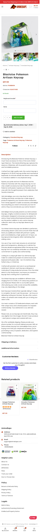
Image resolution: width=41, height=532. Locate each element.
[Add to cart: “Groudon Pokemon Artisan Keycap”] (35, 385)
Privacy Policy (5, 493)
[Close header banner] (37, 2)
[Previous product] (4, 70)
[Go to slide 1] (15, 50)
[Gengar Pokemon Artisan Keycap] (10, 392)
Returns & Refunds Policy (9, 486)
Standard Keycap (27, 65)
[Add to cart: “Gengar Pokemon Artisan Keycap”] (16, 385)
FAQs (3, 471)
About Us (4, 462)
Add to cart (18, 117)
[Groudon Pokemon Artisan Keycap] (29, 392)
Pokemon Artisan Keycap (16, 140)
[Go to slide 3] (18, 50)
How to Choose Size (7, 477)
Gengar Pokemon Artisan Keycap (8, 403)
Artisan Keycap (14, 65)
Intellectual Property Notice (10, 511)
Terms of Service (7, 496)
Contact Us (5, 465)
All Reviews (4, 468)
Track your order (6, 474)
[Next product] (8, 70)
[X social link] (31, 146)
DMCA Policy (5, 505)
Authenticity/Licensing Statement (12, 508)
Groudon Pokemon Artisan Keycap (28, 403)
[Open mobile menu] (2, 7)
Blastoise (14, 89)
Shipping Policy (6, 490)
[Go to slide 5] (22, 50)
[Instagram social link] (33, 146)
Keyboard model (10, 98)
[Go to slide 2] (16, 50)
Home (5, 65)
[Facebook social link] (28, 146)
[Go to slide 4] (20, 50)
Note (5, 107)
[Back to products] (6, 70)
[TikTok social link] (35, 146)
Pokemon (11, 85)
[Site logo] (18, 6)
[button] (3, 34)
